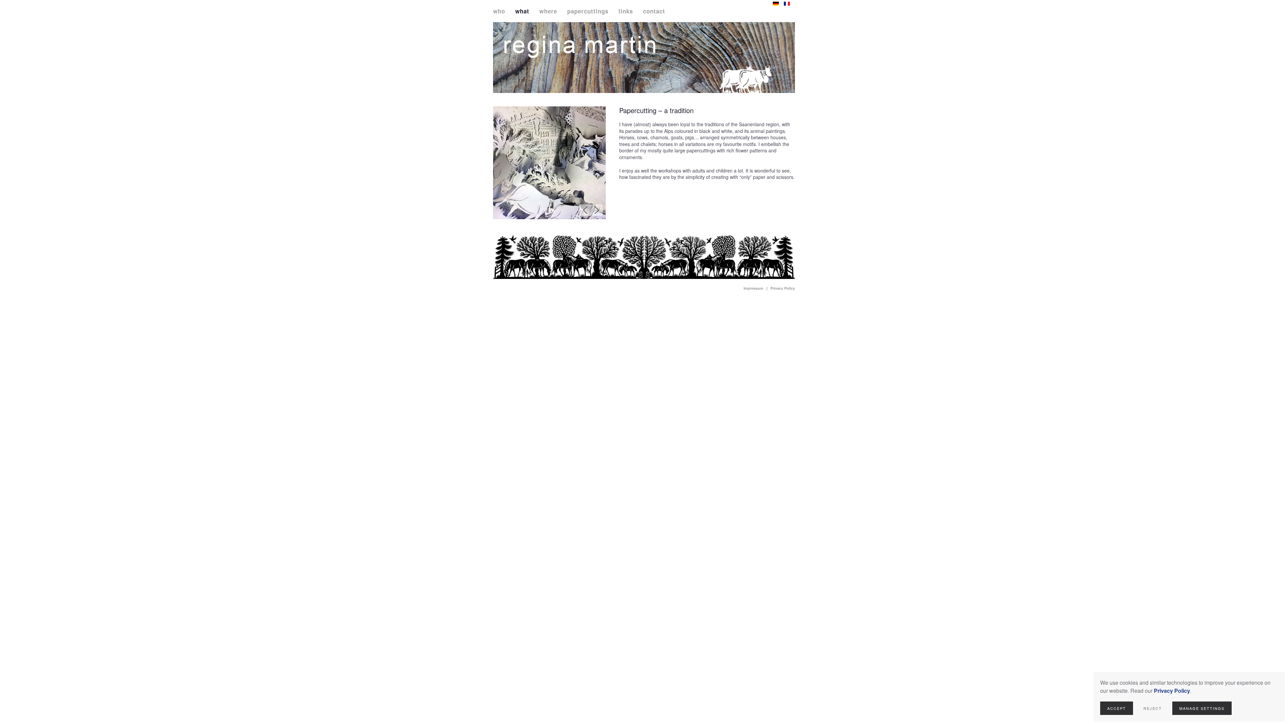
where (548, 11)
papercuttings (587, 11)
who (499, 11)
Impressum (753, 288)
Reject (1152, 708)
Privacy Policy (782, 288)
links (626, 11)
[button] (585, 210)
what (522, 11)
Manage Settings (1202, 708)
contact (654, 11)
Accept (1116, 708)
